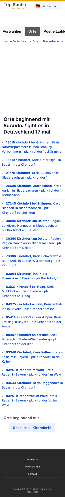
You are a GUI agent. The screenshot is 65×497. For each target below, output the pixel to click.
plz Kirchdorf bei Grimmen (43, 151)
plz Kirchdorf (25, 164)
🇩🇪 (47, 6)
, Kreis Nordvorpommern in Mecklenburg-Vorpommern (31, 147)
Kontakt (32, 473)
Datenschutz (32, 466)
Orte (32, 31)
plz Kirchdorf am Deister (20, 230)
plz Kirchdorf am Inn (39, 309)
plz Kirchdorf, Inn (48, 278)
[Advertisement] (32, 80)
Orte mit (32, 428)
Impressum (32, 459)
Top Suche (15, 6)
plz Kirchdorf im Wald (45, 374)
